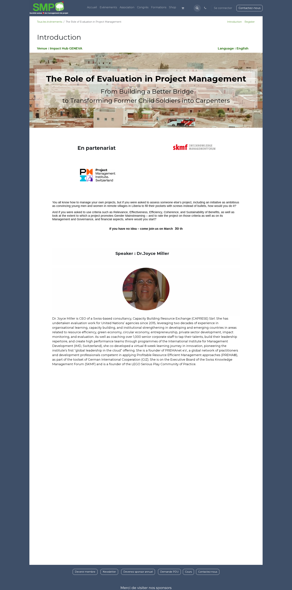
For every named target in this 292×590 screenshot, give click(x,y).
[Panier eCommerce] (184, 8)
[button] (197, 8)
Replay (146, 113)
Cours (188, 571)
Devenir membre (85, 571)
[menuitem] (92, 7)
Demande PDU (169, 571)
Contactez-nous (249, 8)
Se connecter (223, 8)
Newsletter (109, 571)
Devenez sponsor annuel (138, 571)
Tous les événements (49, 21)
